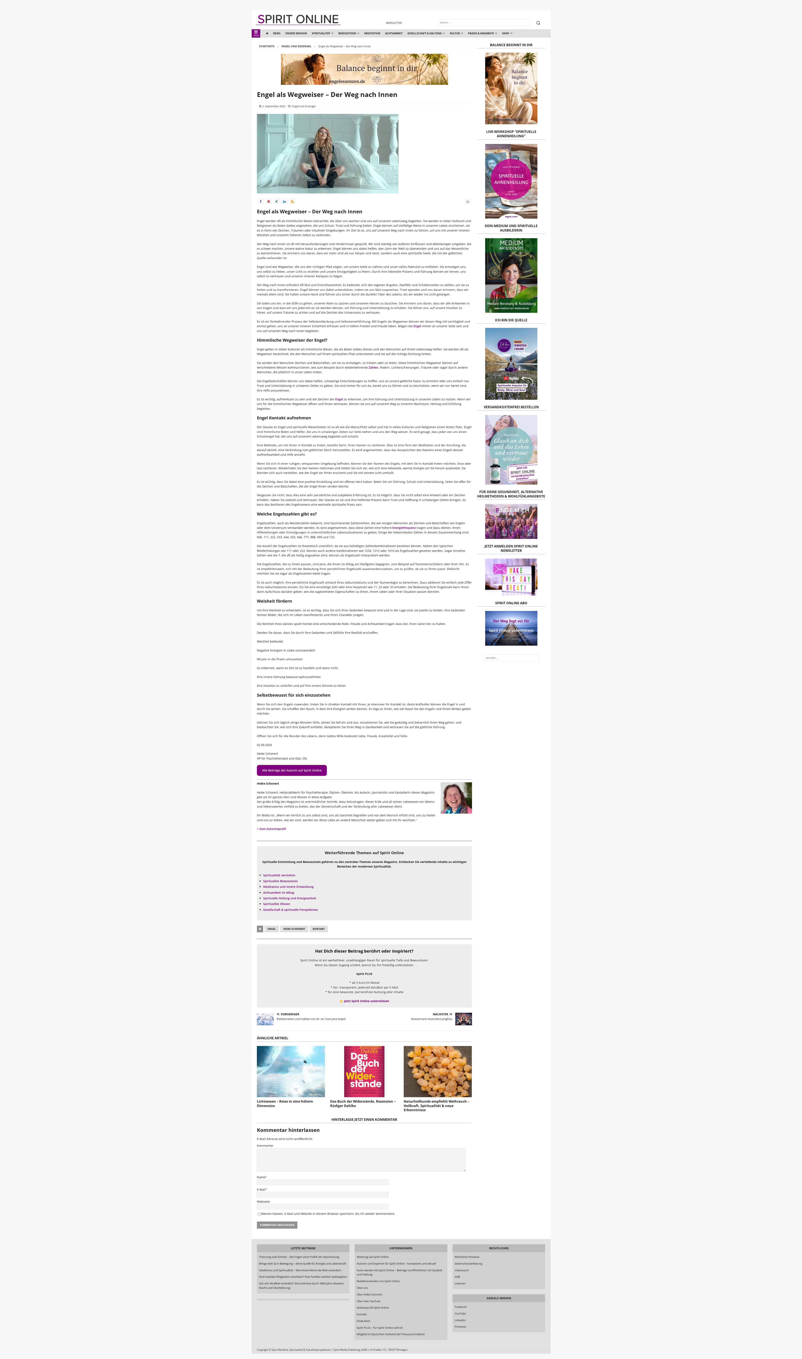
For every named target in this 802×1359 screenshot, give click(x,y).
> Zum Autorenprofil (271, 829)
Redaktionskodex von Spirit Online (378, 1281)
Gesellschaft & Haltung (424, 33)
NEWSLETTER (394, 23)
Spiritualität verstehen (279, 875)
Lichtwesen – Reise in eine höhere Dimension (285, 1103)
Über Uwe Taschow (368, 1301)
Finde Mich (363, 1321)
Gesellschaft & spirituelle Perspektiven (290, 910)
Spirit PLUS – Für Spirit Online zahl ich (380, 1328)
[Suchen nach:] (511, 658)
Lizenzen (460, 1283)
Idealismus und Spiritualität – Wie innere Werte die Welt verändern (300, 1270)
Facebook (461, 1307)
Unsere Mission (296, 33)
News (276, 33)
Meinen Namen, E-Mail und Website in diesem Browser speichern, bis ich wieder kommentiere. (328, 1214)
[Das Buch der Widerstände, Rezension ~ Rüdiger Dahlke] (364, 1071)
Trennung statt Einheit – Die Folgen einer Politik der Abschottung (299, 1257)
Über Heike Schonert (369, 1294)
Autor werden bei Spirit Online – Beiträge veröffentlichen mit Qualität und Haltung (399, 1272)
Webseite (263, 1202)
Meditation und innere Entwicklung (288, 887)
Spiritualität (321, 33)
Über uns (362, 1288)
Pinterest (460, 1326)
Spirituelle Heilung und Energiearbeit (289, 898)
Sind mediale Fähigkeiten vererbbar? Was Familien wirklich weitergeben (303, 1277)
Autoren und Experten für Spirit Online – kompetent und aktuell (396, 1263)
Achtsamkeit (394, 33)
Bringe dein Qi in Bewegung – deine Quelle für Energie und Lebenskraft (302, 1263)
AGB (457, 1277)
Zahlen (373, 367)
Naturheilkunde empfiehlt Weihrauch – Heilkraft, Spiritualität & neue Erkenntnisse (436, 1105)
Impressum (462, 1270)
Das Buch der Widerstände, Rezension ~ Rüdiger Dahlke (363, 1103)
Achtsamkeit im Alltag (278, 893)
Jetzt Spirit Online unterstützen (366, 1001)
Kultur (455, 33)
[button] (261, 201)
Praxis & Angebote (481, 33)
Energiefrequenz (404, 528)
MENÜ (256, 35)
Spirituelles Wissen (276, 904)
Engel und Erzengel (303, 106)
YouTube (460, 1313)
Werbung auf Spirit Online (373, 1257)
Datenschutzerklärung (468, 1263)
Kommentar (265, 1146)
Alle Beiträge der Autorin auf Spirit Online (292, 770)
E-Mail (261, 1189)
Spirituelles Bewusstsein (280, 881)
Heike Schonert (294, 929)
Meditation (372, 33)
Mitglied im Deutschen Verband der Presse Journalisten (391, 1334)
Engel (417, 326)
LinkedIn (460, 1320)
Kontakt (319, 929)
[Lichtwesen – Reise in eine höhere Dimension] (291, 1071)
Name (261, 1177)
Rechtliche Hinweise (467, 1257)
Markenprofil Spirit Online (373, 1307)
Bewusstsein (347, 33)
